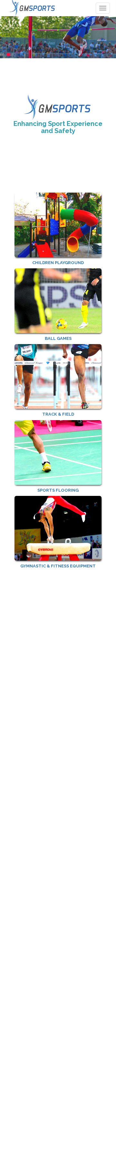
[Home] (32, 8)
